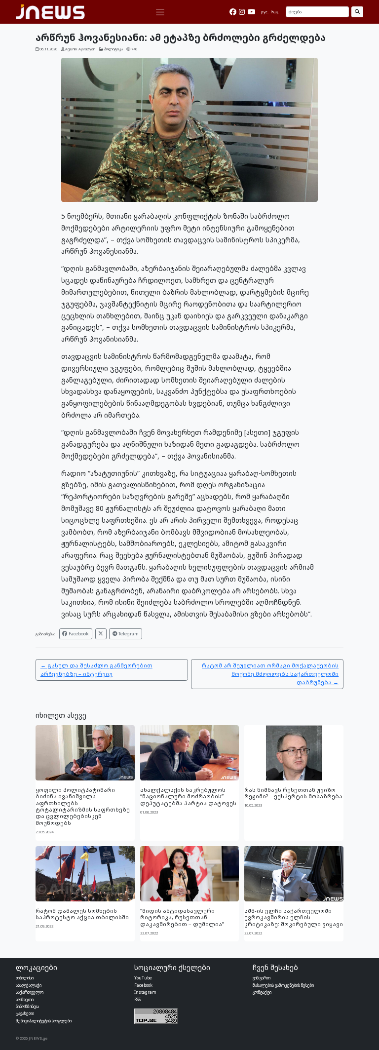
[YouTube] (252, 12)
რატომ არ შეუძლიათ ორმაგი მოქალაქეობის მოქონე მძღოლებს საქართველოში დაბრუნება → (270, 673)
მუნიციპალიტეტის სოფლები (44, 1020)
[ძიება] (357, 11)
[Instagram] (242, 12)
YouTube (143, 977)
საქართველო (29, 992)
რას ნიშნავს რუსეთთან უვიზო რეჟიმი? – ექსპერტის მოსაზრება (293, 793)
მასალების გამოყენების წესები (283, 985)
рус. (264, 11)
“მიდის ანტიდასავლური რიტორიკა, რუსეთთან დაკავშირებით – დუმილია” (182, 917)
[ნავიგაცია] (160, 12)
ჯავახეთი (25, 1013)
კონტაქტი (262, 992)
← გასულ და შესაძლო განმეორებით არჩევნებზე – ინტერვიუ (96, 669)
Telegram (128, 633)
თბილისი (25, 977)
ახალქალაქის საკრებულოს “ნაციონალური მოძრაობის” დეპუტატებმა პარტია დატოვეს (188, 796)
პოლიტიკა (113, 48)
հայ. (275, 11)
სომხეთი (25, 999)
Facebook (78, 633)
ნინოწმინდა (27, 1006)
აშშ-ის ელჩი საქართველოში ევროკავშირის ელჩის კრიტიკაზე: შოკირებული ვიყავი (293, 917)
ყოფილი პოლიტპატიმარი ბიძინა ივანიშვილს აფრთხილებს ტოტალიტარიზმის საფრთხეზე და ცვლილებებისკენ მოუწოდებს (83, 806)
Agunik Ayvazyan (80, 48)
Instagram (145, 992)
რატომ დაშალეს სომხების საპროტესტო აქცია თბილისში (82, 914)
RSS (137, 999)
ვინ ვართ (261, 977)
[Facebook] (232, 12)
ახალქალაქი (28, 985)
